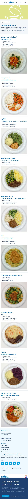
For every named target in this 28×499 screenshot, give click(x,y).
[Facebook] (2, 463)
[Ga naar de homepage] (11, 2)
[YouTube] (10, 463)
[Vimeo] (14, 463)
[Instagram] (18, 463)
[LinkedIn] (6, 463)
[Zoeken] (16, 2)
